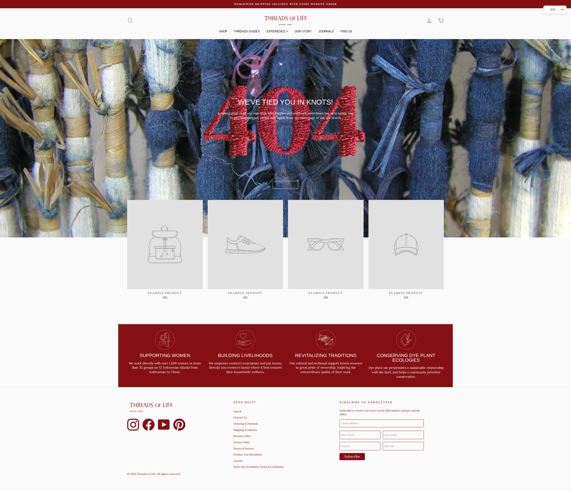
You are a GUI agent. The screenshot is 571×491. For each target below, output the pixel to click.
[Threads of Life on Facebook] (149, 425)
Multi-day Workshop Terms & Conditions (258, 466)
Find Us (346, 31)
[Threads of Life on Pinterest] (179, 425)
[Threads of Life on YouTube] (164, 425)
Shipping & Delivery (245, 430)
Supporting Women (165, 355)
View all (285, 185)
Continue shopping (285, 124)
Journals (326, 31)
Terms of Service (243, 448)
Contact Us (240, 417)
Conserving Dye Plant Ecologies (406, 358)
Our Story (303, 31)
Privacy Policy (241, 442)
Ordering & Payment (245, 423)
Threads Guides (247, 31)
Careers (238, 460)
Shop (223, 31)
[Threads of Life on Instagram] (133, 425)
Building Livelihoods (245, 355)
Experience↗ (277, 31)
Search (237, 411)
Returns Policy (242, 436)
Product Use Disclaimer (247, 454)
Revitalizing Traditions (325, 355)
